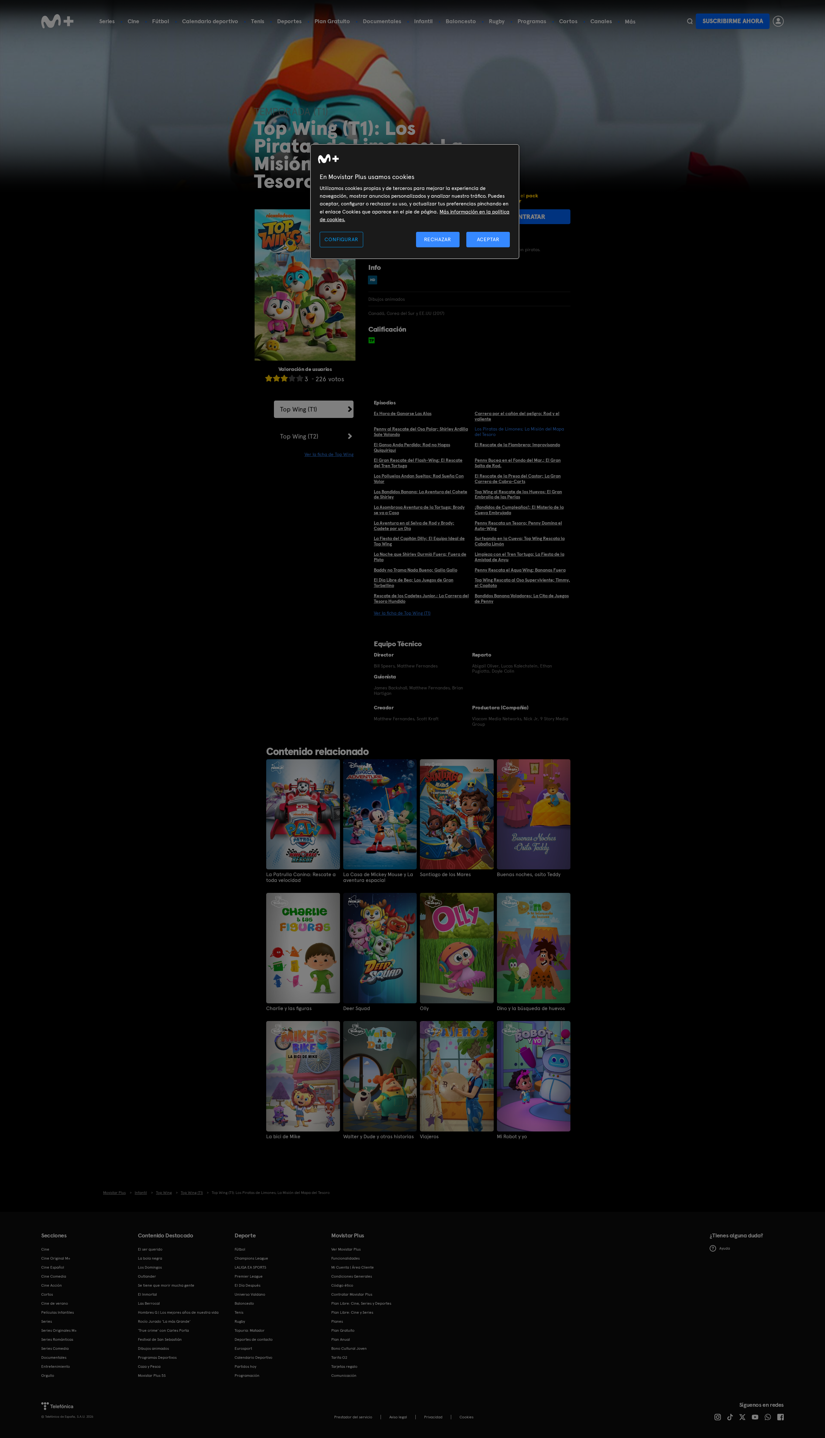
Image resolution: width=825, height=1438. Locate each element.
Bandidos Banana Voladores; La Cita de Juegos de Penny (522, 598)
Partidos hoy (245, 1366)
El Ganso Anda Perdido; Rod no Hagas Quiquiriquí (412, 447)
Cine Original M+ (55, 1258)
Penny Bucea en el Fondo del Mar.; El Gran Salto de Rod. (518, 463)
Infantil (423, 21)
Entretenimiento (55, 1366)
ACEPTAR (488, 239)
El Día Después (247, 1285)
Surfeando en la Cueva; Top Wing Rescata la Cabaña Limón (520, 541)
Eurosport (243, 1348)
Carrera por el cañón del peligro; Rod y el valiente (517, 416)
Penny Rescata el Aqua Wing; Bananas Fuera (520, 569)
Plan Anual (340, 1339)
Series (107, 21)
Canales (601, 21)
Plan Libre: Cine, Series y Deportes (361, 1303)
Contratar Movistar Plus (351, 1294)
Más (630, 21)
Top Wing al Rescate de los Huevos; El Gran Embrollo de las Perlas (518, 494)
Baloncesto (461, 21)
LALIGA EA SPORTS (250, 1267)
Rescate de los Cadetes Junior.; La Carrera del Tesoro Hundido (421, 598)
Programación (247, 1375)
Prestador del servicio (353, 1417)
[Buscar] (690, 21)
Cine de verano (54, 1303)
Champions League (251, 1258)
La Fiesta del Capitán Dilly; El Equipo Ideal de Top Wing (419, 541)
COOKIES (466, 1417)
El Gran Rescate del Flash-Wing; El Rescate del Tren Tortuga (418, 463)
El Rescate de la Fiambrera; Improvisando (517, 444)
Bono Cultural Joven (349, 1348)
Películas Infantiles (57, 1312)
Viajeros (429, 1137)
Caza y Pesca (149, 1366)
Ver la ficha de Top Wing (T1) (402, 613)
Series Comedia (55, 1348)
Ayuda (724, 1248)
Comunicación (343, 1375)
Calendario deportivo (210, 21)
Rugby (497, 21)
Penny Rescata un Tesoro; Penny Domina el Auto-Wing (518, 525)
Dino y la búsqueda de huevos (531, 1008)
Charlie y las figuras (289, 1008)
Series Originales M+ (59, 1330)
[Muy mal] (268, 378)
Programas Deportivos (157, 1357)
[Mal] (276, 378)
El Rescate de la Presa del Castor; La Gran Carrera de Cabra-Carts (518, 478)
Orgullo (47, 1375)
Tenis (257, 21)
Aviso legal (398, 1417)
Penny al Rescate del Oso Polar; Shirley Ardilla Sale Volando (421, 431)
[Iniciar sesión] (778, 21)
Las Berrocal (149, 1303)
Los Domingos (150, 1267)
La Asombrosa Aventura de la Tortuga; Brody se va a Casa (419, 510)
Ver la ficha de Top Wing (329, 454)
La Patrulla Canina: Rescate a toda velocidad (301, 877)
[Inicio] (57, 21)
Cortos (568, 21)
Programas (532, 21)
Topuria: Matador (250, 1330)
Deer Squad (356, 1008)
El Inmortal (147, 1294)
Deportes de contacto (254, 1339)
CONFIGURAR (341, 239)
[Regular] (284, 378)
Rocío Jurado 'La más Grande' (164, 1321)
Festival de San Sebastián (160, 1339)
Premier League (249, 1276)
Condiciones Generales (351, 1276)
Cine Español (52, 1267)
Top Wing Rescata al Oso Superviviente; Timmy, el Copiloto (522, 582)
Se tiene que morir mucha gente (166, 1285)
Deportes (289, 21)
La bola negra (150, 1258)
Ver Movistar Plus (346, 1249)
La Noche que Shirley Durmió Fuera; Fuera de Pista (420, 557)
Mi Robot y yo (512, 1137)
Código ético (342, 1285)
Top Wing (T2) (299, 436)
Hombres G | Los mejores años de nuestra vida (178, 1312)
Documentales (382, 21)
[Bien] (292, 378)
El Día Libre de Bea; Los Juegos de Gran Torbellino (413, 582)
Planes (337, 1321)
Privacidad (433, 1417)
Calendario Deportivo (253, 1357)
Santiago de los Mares (445, 874)
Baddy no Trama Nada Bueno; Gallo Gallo (415, 569)
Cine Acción (51, 1285)
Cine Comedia (53, 1276)
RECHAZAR (437, 239)
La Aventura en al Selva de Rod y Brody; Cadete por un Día (414, 525)
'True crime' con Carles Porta (163, 1330)
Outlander (147, 1276)
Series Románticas (57, 1339)
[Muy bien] (299, 378)
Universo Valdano (250, 1294)
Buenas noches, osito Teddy (528, 874)
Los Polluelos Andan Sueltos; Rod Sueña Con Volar (419, 478)
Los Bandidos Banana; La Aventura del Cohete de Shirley (420, 494)
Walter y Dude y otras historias (378, 1137)
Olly (424, 1008)
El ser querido (150, 1249)
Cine (133, 21)
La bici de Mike (283, 1137)
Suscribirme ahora (733, 21)
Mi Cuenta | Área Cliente (352, 1267)
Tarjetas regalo (344, 1366)
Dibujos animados (153, 1348)
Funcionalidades (345, 1258)
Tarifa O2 (339, 1357)
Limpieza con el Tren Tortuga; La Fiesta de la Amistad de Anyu (519, 557)
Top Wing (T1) (298, 409)
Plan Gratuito (332, 21)
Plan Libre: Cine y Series (352, 1312)
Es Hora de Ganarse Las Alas (403, 413)
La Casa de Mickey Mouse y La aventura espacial (378, 877)
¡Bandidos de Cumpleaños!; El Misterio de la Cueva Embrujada (519, 510)
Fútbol (160, 21)
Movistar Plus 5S (152, 1375)
